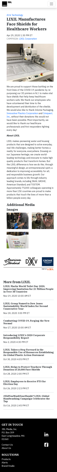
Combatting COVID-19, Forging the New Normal (26, 322)
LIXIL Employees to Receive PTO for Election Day (24, 382)
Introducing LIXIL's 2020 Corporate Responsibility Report (24, 336)
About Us (6, 448)
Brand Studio (8, 465)
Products (6, 459)
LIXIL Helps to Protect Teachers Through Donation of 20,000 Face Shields (27, 368)
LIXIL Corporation (28, 38)
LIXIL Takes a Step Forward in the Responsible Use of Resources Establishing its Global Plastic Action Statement (28, 352)
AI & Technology (15, 15)
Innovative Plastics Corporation (22, 113)
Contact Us (7, 444)
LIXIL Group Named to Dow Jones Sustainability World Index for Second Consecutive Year (25, 306)
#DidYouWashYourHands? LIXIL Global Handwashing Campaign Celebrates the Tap (26, 399)
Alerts (5, 462)
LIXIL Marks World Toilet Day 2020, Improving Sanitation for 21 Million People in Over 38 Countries (28, 289)
